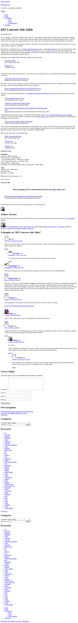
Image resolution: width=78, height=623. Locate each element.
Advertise (7, 25)
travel (6, 501)
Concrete (53, 226)
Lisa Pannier (13, 266)
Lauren (11, 298)
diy (5, 452)
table (6, 496)
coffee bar (8, 441)
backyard (3, 228)
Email (3, 396)
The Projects (8, 18)
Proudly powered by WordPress (19, 621)
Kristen (12, 226)
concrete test (50, 49)
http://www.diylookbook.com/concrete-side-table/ (19, 306)
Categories (4, 423)
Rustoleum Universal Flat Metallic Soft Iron (40, 93)
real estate (7, 487)
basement (7, 436)
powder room (9, 484)
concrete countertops (11, 445)
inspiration (8, 465)
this (54, 190)
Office (6, 475)
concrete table (17, 228)
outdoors (24, 228)
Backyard (47, 226)
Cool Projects (61, 226)
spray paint (8, 491)
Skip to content (5, 1)
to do (6, 498)
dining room (8, 450)
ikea (6, 464)
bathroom (7, 438)
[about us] (4, 415)
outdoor (7, 479)
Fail (6, 457)
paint (6, 481)
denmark (7, 448)
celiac (6, 440)
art (5, 433)
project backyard (10, 486)
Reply (6, 249)
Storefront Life (5, 5)
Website (3, 400)
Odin (6, 474)
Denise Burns (13, 278)
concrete (9, 228)
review (7, 489)
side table (30, 228)
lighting (7, 470)
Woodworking (12, 23)
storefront (7, 494)
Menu (3, 11)
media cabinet (9, 472)
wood (6, 506)
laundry (7, 469)
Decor (10, 21)
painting (7, 482)
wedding (7, 505)
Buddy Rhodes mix (43, 116)
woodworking (9, 508)
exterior (7, 455)
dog (6, 453)
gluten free (8, 458)
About (6, 16)
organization (8, 477)
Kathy (11, 313)
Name (3, 393)
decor (6, 446)
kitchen (7, 467)
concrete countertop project (29, 49)
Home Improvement (11, 462)
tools (6, 499)
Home (6, 15)
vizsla (6, 503)
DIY (9, 20)
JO (10, 239)
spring (6, 493)
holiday (7, 460)
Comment (4, 389)
